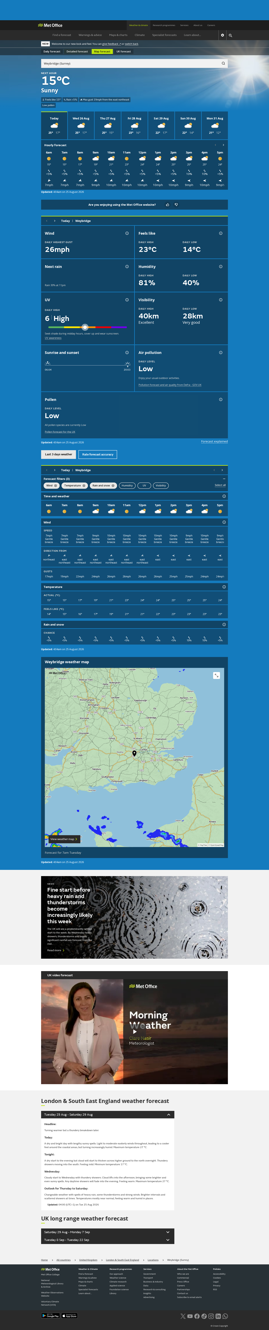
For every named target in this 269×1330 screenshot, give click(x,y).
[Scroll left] (215, 145)
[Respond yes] (167, 205)
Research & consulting (154, 1289)
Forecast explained (214, 441)
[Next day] (55, 221)
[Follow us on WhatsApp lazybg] (225, 1315)
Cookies (217, 1278)
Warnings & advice (90, 35)
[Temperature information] (224, 587)
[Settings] (222, 35)
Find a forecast (62, 35)
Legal (216, 1281)
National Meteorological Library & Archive (52, 1283)
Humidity (127, 485)
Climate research (118, 1281)
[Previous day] (47, 221)
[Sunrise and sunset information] (126, 352)
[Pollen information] (220, 399)
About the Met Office (187, 1269)
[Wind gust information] (126, 233)
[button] (134, 754)
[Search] (222, 62)
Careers (211, 25)
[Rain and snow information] (224, 624)
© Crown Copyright (219, 1326)
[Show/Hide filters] (224, 479)
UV (144, 485)
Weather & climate (138, 25)
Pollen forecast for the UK (60, 432)
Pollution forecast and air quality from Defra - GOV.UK (170, 385)
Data (145, 1285)
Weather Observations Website (52, 1294)
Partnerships (183, 1289)
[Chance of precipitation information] (126, 266)
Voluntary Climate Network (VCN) (50, 1303)
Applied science (117, 1285)
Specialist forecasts (164, 35)
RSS (215, 1289)
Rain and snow (100, 486)
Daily (52, 51)
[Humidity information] (220, 266)
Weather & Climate (88, 1269)
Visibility (161, 485)
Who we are (183, 1274)
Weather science (118, 1278)
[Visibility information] (220, 300)
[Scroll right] (223, 145)
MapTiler (203, 845)
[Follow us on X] (183, 1315)
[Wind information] (224, 522)
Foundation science (119, 1289)
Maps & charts (118, 35)
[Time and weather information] (224, 496)
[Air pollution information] (220, 352)
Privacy (216, 1285)
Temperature (71, 486)
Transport (148, 1278)
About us (197, 25)
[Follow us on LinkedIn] (218, 1315)
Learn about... (192, 35)
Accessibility (219, 1274)
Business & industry (153, 1281)
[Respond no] (176, 205)
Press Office (183, 1281)
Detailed (77, 51)
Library (113, 1293)
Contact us (182, 1293)
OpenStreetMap (217, 845)
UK (124, 51)
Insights (147, 1293)
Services (184, 25)
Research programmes (164, 25)
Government (149, 1274)
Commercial (183, 1278)
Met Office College (50, 1274)
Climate (140, 35)
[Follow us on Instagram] (211, 1315)
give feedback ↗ (111, 44)
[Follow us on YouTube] (190, 1315)
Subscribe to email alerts (189, 1297)
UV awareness (53, 338)
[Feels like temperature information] (220, 233)
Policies (217, 1269)
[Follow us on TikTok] (204, 1315)
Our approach (116, 1274)
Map (102, 51)
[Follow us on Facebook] (197, 1315)
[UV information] (126, 300)
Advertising (149, 1297)
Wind (48, 486)
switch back (131, 44)
